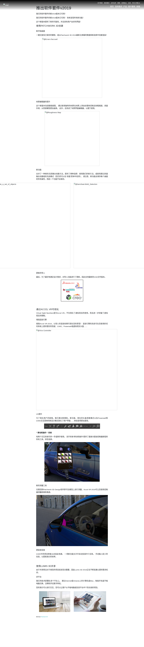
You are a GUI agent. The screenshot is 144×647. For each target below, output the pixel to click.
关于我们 (100, 3)
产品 (125, 7)
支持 (129, 3)
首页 (112, 7)
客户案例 (131, 7)
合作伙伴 (113, 3)
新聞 (138, 7)
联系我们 (107, 3)
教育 (119, 3)
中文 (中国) (135, 3)
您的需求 (118, 7)
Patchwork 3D (44, 616)
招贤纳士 (124, 3)
